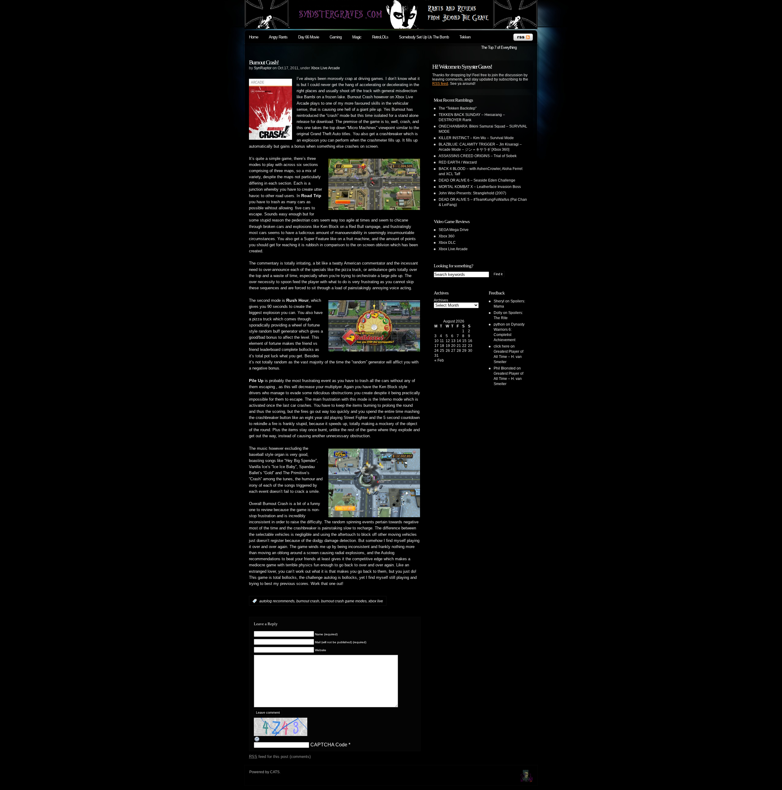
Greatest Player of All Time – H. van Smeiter (508, 356)
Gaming (336, 37)
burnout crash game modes (344, 601)
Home (253, 37)
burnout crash (307, 601)
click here (502, 346)
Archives (441, 300)
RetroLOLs (380, 37)
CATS (275, 772)
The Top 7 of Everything (499, 47)
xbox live (375, 601)
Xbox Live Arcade (325, 68)
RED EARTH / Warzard (458, 162)
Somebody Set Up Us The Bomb (424, 37)
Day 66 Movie (308, 37)
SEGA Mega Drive (454, 230)
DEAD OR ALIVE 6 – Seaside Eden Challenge (477, 180)
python (499, 324)
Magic (356, 37)
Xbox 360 (447, 236)
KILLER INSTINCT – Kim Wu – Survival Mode (476, 138)
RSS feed (440, 83)
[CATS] (527, 780)
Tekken (464, 37)
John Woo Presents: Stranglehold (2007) (472, 193)
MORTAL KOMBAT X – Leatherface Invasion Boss (480, 187)
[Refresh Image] (257, 740)
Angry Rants (278, 37)
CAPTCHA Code (328, 744)
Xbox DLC (447, 242)
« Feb (439, 360)
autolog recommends (276, 601)
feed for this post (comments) (280, 756)
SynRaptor (263, 68)
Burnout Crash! (264, 62)
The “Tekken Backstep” (458, 108)
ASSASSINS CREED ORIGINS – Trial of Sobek (478, 156)
